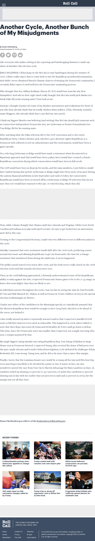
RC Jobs (29, 535)
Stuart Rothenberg (9, 47)
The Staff (18, 537)
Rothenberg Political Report (51, 421)
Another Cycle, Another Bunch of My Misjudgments (44, 30)
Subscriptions (31, 537)
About (4, 532)
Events (4, 535)
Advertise (30, 532)
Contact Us (18, 532)
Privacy (17, 535)
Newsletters (6, 537)
